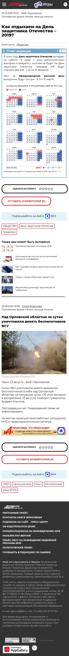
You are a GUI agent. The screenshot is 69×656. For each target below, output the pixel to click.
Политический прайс (18, 547)
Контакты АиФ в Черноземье (22, 517)
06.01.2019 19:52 (10, 13)
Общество (22, 44)
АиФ (59, 171)
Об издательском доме (19, 526)
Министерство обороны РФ (18, 376)
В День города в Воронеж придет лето (34, 277)
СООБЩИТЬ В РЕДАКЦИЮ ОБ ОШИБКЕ (27, 552)
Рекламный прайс (15, 512)
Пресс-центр (39, 521)
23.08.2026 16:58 (11, 306)
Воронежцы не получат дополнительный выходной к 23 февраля (36, 257)
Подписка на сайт (15, 521)
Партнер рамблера (47, 640)
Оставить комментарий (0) (26, 201)
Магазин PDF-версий (17, 535)
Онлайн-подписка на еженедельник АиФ (31, 531)
